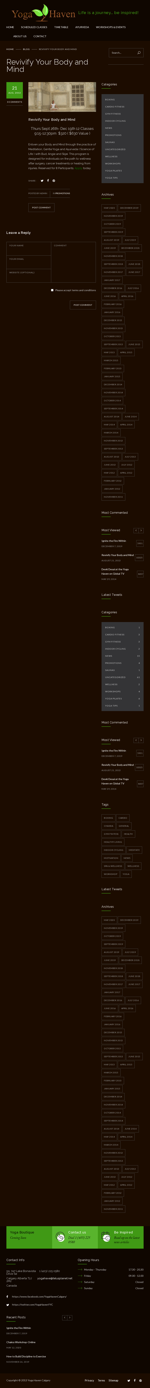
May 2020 (109, 207)
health (128, 834)
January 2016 (112, 312)
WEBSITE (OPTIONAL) (22, 272)
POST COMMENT (41, 207)
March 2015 (111, 360)
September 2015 (113, 344)
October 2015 (112, 336)
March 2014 (111, 432)
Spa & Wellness (113, 866)
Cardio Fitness (114, 106)
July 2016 (133, 288)
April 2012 (126, 472)
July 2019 (130, 240)
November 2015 (113, 328)
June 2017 (134, 272)
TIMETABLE (61, 27)
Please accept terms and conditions (75, 290)
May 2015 (109, 352)
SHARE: (32, 180)
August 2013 (111, 456)
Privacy (89, 1380)
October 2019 (112, 224)
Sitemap (113, 1380)
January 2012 (112, 488)
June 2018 (134, 264)
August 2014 (111, 416)
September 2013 (113, 448)
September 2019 (113, 232)
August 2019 (111, 240)
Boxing (110, 99)
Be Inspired (123, 1232)
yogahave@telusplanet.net (54, 1278)
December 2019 (129, 207)
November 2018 (113, 256)
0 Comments (14, 102)
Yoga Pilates (113, 170)
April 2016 (127, 296)
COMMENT (60, 245)
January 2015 (112, 376)
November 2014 (113, 392)
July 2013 (130, 456)
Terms (101, 1380)
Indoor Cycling (115, 120)
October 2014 (112, 400)
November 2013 (113, 440)
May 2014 (109, 424)
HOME (10, 27)
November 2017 (113, 272)
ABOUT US (20, 36)
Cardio (123, 817)
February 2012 (113, 480)
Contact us (77, 1232)
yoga (126, 874)
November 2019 (113, 216)
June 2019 (110, 248)
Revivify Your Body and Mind (51, 119)
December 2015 (113, 320)
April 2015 (126, 352)
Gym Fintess (111, 834)
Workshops (113, 163)
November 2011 (113, 496)
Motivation (111, 858)
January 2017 (112, 280)
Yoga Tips (111, 177)
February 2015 (113, 368)
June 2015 (134, 344)
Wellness (111, 156)
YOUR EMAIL (16, 259)
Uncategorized (115, 149)
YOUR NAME (16, 245)
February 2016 (113, 304)
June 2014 (131, 416)
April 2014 (126, 424)
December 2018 (130, 248)
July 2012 (126, 464)
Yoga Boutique (22, 1232)
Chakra (108, 826)
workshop (110, 874)
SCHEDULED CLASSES (34, 27)
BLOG (26, 49)
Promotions (62, 193)
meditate (134, 850)
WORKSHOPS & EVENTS (111, 27)
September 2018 (113, 264)
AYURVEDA (82, 27)
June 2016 (110, 296)
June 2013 (110, 464)
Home (10, 49)
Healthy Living (113, 842)
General (124, 826)
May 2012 (109, 472)
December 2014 (113, 384)
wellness (133, 866)
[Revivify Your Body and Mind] (62, 97)
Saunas (110, 142)
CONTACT (39, 36)
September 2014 (113, 408)
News (108, 128)
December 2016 (113, 288)
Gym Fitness (113, 113)
